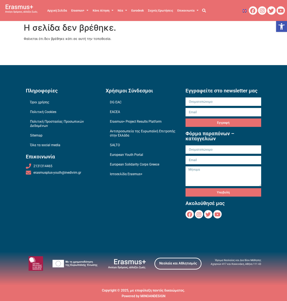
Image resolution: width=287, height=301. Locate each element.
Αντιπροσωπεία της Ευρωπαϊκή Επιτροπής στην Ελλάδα (142, 133)
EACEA (115, 112)
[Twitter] (271, 10)
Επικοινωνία (186, 10)
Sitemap (36, 135)
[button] (281, 26)
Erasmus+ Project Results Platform (136, 122)
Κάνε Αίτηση (101, 10)
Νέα (120, 10)
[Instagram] (262, 10)
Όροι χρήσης (39, 102)
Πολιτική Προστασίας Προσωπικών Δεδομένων (57, 124)
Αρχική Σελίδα (57, 10)
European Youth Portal (126, 155)
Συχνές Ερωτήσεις (160, 10)
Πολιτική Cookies (43, 112)
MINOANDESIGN (152, 296)
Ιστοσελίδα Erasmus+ (126, 174)
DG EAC (115, 102)
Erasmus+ (77, 10)
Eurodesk (137, 10)
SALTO (115, 145)
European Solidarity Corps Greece (134, 164)
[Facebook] (253, 10)
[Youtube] (280, 10)
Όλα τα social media (45, 145)
